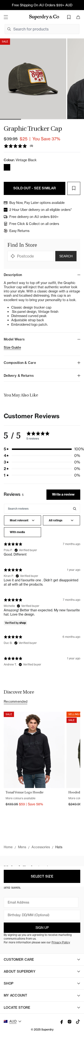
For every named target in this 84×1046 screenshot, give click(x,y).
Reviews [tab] (14, 494)
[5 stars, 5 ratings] (16, 146)
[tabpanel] (42, 586)
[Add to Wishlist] (73, 188)
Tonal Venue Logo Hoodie (24, 792)
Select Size (42, 876)
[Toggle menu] (6, 17)
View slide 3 (52, 119)
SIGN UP (42, 928)
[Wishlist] (68, 17)
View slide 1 (10, 119)
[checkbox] (22, 532)
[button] (42, 449)
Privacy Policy (61, 942)
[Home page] (44, 17)
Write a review (63, 494)
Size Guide (12, 347)
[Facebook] (61, 1021)
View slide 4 (73, 119)
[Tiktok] (78, 1021)
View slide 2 (31, 119)
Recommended (15, 701)
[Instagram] (69, 1021)
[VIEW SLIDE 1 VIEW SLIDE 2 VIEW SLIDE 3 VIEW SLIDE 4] (42, 79)
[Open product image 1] (33, 79)
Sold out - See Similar (34, 188)
